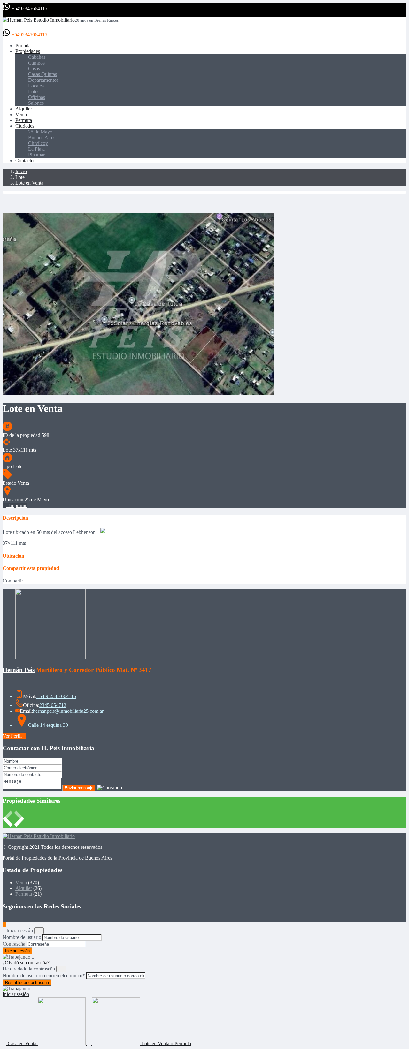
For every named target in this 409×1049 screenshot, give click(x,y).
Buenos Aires (41, 137)
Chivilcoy (38, 143)
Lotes (33, 91)
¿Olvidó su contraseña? (26, 962)
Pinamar (36, 154)
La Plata (36, 149)
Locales (36, 85)
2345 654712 (52, 705)
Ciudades (24, 126)
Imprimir (16, 505)
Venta (21, 114)
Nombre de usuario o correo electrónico (44, 975)
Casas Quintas (42, 74)
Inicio (21, 171)
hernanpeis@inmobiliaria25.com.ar (68, 711)
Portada (23, 45)
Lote (20, 177)
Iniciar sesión (16, 994)
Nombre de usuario (22, 937)
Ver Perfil (12, 736)
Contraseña (14, 943)
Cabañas (36, 57)
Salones (36, 103)
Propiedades (27, 51)
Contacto (24, 160)
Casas (34, 68)
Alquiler (23, 108)
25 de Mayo (40, 131)
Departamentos (43, 80)
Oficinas (36, 97)
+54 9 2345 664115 (56, 696)
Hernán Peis (19, 669)
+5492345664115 (29, 8)
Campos (36, 62)
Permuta (23, 120)
